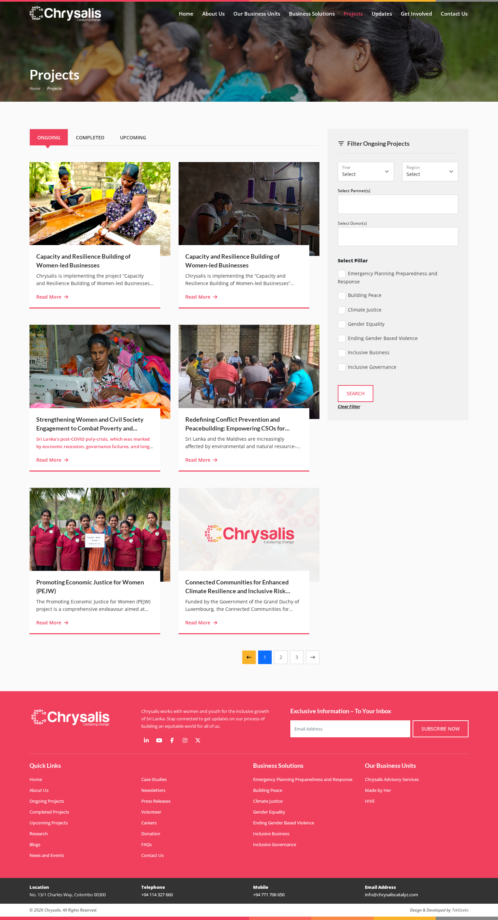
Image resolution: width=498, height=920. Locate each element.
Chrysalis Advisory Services (392, 779)
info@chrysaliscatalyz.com (391, 895)
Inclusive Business (369, 352)
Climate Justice (364, 309)
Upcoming (133, 137)
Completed (90, 137)
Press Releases (155, 801)
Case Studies (154, 779)
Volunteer (151, 812)
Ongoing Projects (46, 801)
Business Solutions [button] (312, 13)
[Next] (312, 657)
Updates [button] (382, 13)
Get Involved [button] (416, 13)
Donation (150, 834)
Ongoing (48, 137)
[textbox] (371, 204)
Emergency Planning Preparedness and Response (387, 277)
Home (186, 13)
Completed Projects (49, 812)
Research (38, 834)
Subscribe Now (440, 728)
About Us (213, 13)
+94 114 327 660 (157, 895)
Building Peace (364, 295)
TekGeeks (460, 910)
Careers (149, 823)
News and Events (46, 855)
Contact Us (454, 13)
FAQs (146, 844)
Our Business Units (256, 13)
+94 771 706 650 (269, 895)
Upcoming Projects (48, 823)
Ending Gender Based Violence (383, 338)
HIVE (370, 801)
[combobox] (398, 204)
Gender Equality (366, 324)
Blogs (34, 844)
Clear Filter (349, 406)
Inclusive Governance (372, 367)
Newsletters (153, 790)
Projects (353, 13)
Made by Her (378, 790)
